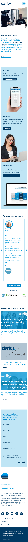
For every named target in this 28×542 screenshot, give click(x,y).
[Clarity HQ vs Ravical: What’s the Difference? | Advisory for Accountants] (14, 351)
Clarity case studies (6, 56)
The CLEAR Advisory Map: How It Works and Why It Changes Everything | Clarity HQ (14, 393)
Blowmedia (14, 518)
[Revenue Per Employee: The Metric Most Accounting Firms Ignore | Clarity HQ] (14, 320)
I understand (6, 539)
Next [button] (26, 249)
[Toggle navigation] (24, 3)
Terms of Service (5, 524)
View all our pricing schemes (11, 176)
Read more (4, 338)
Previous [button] (1, 249)
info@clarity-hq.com (7, 488)
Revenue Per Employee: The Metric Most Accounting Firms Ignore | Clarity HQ (13, 332)
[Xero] (3, 295)
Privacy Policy (4, 521)
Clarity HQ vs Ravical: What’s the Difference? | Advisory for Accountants (13, 363)
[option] (14, 250)
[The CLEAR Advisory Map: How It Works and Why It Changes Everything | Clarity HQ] (14, 381)
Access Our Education (10, 79)
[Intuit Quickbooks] (13, 295)
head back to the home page (11, 43)
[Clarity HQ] (4, 478)
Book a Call (7, 128)
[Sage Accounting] (23, 295)
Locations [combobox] (6, 485)
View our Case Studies (14, 285)
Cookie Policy (4, 527)
